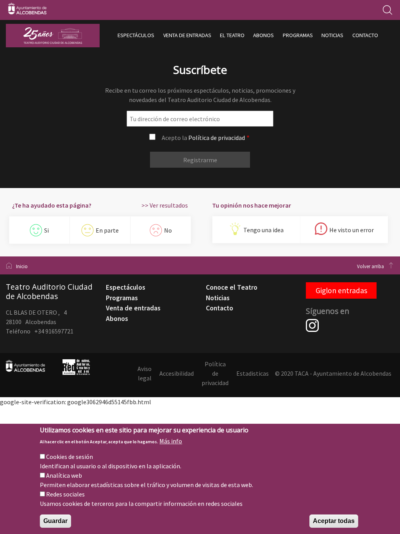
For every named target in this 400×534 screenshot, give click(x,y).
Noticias (218, 298)
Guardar (55, 521)
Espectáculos (125, 287)
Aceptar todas (334, 521)
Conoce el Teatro (231, 287)
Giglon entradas (341, 290)
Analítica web (64, 475)
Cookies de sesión (69, 457)
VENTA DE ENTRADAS (187, 35)
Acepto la (203, 138)
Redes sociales (65, 494)
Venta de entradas (133, 308)
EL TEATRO (232, 35)
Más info (170, 441)
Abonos (117, 318)
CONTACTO (365, 35)
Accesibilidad (176, 373)
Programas (122, 298)
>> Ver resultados (164, 205)
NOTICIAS (332, 35)
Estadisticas (252, 373)
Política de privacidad (216, 138)
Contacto (219, 308)
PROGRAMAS (298, 35)
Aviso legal (145, 373)
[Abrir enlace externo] (312, 329)
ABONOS (263, 35)
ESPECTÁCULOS (136, 35)
